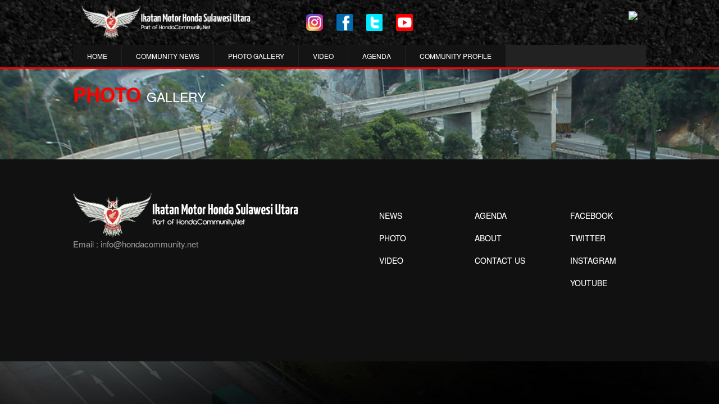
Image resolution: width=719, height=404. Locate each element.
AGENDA (376, 56)
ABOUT (488, 238)
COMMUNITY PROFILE (456, 56)
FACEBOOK (591, 215)
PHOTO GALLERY (256, 56)
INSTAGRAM (593, 260)
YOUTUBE (588, 282)
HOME (97, 56)
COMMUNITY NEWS (167, 56)
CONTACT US (500, 260)
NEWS (390, 215)
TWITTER (588, 238)
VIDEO (323, 56)
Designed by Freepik (587, 299)
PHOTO (392, 238)
